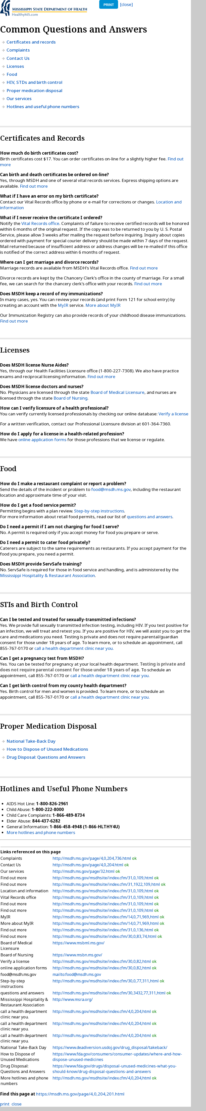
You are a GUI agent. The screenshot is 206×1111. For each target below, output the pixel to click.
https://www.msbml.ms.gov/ (79, 943)
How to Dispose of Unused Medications (47, 749)
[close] (126, 4)
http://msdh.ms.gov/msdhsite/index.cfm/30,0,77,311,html (106, 981)
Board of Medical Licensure (117, 392)
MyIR (63, 305)
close (17, 1104)
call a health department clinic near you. (74, 648)
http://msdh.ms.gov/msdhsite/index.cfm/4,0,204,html (102, 1011)
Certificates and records (31, 42)
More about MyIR (103, 305)
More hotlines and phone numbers (41, 832)
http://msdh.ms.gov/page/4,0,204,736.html (92, 858)
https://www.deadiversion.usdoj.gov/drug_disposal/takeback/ (110, 1047)
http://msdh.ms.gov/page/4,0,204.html (88, 865)
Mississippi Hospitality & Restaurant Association (47, 575)
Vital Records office (40, 223)
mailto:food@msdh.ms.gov (77, 974)
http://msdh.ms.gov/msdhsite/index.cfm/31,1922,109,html (107, 884)
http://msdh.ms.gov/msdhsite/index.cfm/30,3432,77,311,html (110, 993)
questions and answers (149, 516)
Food (12, 74)
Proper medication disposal (34, 90)
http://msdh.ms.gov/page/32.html (84, 871)
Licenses (15, 66)
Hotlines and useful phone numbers (43, 106)
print (109, 5)
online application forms (42, 439)
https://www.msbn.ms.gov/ (77, 955)
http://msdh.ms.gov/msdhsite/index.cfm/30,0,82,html (102, 961)
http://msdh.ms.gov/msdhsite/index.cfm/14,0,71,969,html (106, 917)
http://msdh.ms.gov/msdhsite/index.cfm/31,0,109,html (103, 878)
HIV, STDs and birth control (34, 82)
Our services (19, 98)
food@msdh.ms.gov (111, 489)
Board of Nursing (70, 398)
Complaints (18, 50)
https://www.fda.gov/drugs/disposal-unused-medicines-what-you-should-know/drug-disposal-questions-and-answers (115, 1068)
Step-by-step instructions (99, 511)
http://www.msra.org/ (73, 999)
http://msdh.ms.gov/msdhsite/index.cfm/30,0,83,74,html (105, 936)
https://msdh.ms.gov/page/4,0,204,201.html (80, 1094)
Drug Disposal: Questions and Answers (46, 757)
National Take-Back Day (31, 741)
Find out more (34, 186)
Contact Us (18, 58)
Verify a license (173, 414)
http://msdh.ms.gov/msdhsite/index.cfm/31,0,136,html (103, 930)
